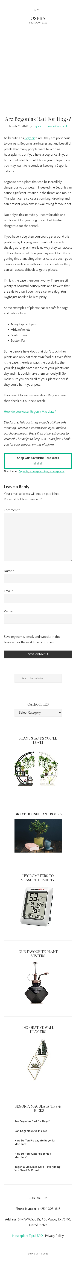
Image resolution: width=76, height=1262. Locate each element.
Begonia (30, 138)
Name (9, 571)
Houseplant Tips (23, 1236)
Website (9, 611)
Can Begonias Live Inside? (30, 1131)
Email (8, 591)
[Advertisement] (38, 72)
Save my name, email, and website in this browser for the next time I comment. (32, 639)
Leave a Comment (56, 126)
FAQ (40, 1236)
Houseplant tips (39, 471)
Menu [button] (38, 10)
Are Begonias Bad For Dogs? (32, 1121)
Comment (12, 510)
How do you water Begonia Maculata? (30, 411)
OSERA (38, 18)
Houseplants (57, 471)
